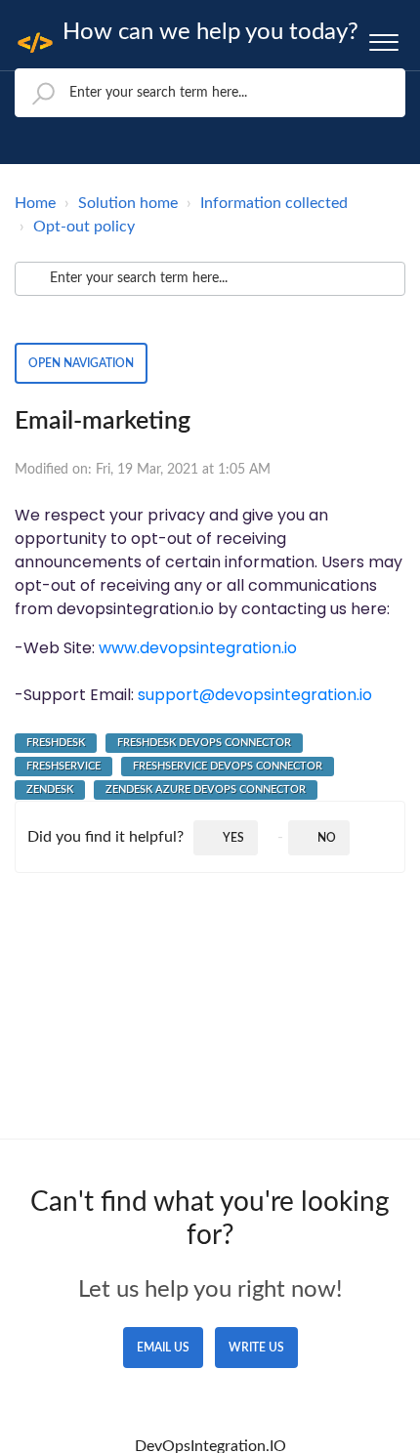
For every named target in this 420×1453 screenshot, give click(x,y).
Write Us (256, 1347)
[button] (383, 38)
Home (35, 203)
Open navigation (81, 363)
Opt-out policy (84, 226)
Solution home (128, 203)
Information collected (274, 203)
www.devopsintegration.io (198, 648)
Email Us (163, 1347)
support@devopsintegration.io (255, 695)
